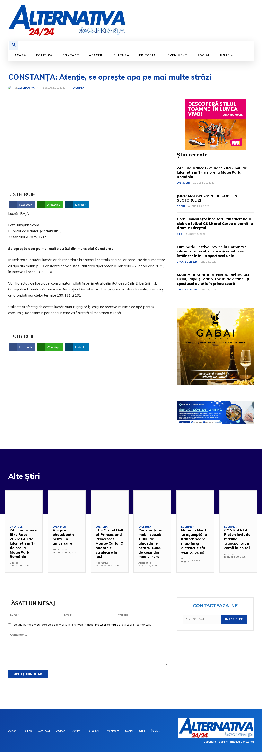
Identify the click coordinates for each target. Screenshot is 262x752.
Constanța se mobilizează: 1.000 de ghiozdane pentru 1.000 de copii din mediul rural (150, 543)
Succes (14, 562)
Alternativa (26, 88)
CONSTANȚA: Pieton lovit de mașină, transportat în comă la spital (237, 539)
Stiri (180, 234)
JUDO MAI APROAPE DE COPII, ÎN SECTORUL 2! (207, 198)
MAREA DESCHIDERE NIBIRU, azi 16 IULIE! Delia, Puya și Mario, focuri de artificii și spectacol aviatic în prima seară (215, 279)
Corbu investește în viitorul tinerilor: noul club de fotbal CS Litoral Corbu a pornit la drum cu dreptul (215, 223)
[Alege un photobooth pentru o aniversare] (66, 505)
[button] (13, 45)
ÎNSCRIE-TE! (234, 619)
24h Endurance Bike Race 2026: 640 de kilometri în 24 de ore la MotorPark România (212, 172)
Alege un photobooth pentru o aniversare (63, 537)
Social (181, 206)
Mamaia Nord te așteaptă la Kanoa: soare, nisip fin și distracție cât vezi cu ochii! (194, 541)
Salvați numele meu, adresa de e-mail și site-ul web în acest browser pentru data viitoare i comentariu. (82, 624)
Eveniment (79, 88)
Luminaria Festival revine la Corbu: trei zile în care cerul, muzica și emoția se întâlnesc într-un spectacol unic (212, 251)
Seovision (58, 549)
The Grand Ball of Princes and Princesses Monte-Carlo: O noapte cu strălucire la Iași (109, 543)
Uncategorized (187, 261)
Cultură (102, 527)
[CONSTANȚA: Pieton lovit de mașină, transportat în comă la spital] (238, 505)
